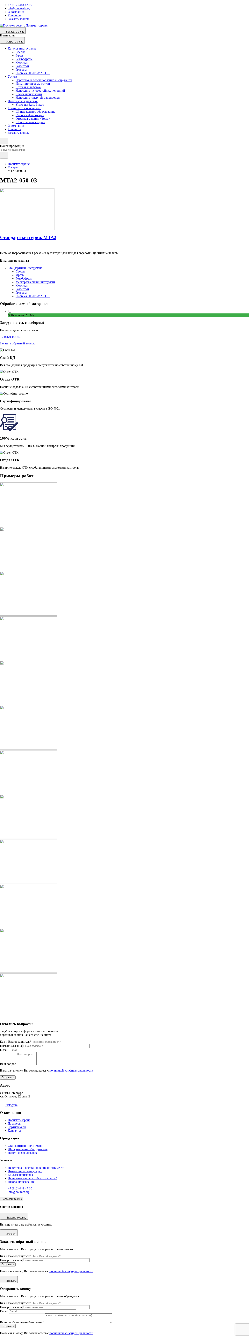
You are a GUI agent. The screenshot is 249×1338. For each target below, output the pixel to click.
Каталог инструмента (22, 48)
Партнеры (14, 1123)
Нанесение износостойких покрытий (40, 90)
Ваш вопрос (8, 1063)
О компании (16, 11)
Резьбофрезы (24, 59)
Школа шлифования (29, 94)
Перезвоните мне (12, 1198)
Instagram (11, 1105)
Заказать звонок (18, 18)
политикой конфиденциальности (71, 1070)
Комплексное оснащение (24, 108)
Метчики (22, 62)
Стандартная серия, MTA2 (28, 237)
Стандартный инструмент (25, 268)
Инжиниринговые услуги (33, 83)
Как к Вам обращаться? (15, 1041)
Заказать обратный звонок (17, 343)
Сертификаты (17, 1127)
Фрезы (20, 55)
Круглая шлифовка (28, 87)
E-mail (4, 1049)
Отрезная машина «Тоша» (33, 118)
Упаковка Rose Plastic (30, 104)
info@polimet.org (19, 8)
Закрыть (11, 1234)
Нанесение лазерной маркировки (38, 97)
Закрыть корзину (16, 1217)
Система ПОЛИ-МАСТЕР (33, 73)
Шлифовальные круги (30, 122)
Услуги (12, 76)
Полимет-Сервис (19, 1120)
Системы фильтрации (30, 115)
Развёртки (22, 66)
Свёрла (20, 52)
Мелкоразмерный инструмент (35, 282)
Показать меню (15, 31)
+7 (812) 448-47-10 (20, 4)
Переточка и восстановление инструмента (44, 80)
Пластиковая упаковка (23, 101)
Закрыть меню (14, 41)
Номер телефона (11, 1045)
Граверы (21, 69)
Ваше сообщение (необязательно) (22, 1322)
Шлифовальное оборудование (35, 111)
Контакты (14, 15)
